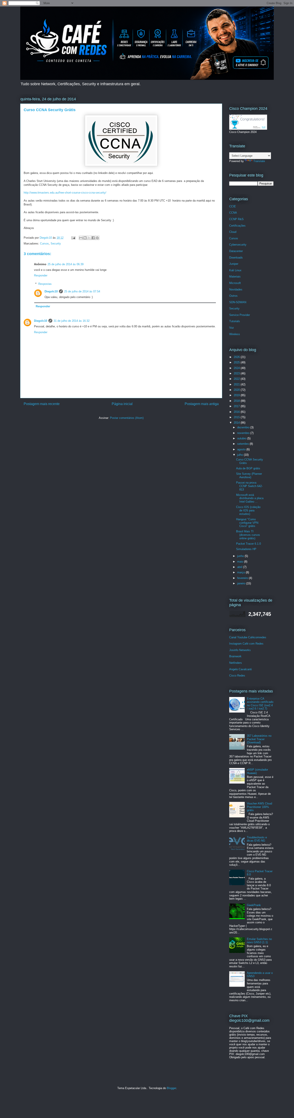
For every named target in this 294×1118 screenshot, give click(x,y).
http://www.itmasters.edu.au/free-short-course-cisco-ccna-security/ (65, 192)
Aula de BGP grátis (248, 468)
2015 (237, 417)
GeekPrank (254, 905)
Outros (233, 295)
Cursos (44, 243)
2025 (237, 362)
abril (240, 567)
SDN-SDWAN (237, 302)
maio (240, 561)
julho (240, 454)
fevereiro (243, 578)
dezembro (243, 427)
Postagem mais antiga (202, 404)
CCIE (232, 206)
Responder (40, 275)
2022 (237, 378)
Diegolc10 (51, 291)
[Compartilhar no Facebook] (93, 238)
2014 (237, 422)
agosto (241, 449)
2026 (237, 357)
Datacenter (236, 251)
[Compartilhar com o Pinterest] (97, 238)
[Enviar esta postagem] (73, 237)
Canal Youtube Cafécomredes (247, 637)
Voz (231, 327)
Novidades (235, 289)
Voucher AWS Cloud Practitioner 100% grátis (259, 807)
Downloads (236, 257)
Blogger (171, 1088)
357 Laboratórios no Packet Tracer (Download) (259, 739)
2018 (237, 400)
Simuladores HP (246, 549)
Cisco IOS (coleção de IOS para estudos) (248, 510)
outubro (242, 438)
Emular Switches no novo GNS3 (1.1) (259, 940)
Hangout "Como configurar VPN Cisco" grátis (247, 523)
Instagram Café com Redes (246, 643)
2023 (237, 373)
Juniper (233, 263)
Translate (259, 161)
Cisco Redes (237, 675)
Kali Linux (235, 270)
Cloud (232, 231)
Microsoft (235, 283)
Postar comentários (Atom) (127, 417)
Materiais (235, 276)
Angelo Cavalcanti (240, 669)
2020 (237, 389)
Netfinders (235, 662)
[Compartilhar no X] (89, 238)
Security (56, 243)
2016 (237, 411)
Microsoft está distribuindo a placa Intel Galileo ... (249, 498)
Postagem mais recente (42, 404)
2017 (237, 406)
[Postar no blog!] (85, 238)
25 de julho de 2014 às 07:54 (82, 291)
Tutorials (234, 321)
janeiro (241, 583)
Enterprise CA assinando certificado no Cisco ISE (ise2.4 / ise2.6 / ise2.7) (260, 703)
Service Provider (239, 315)
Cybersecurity (237, 244)
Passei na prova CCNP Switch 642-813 (249, 486)
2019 (237, 395)
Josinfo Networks (240, 650)
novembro (243, 433)
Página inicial (122, 404)
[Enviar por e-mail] (81, 238)
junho (241, 556)
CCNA (233, 212)
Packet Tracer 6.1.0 (248, 543)
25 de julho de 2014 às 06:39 (66, 264)
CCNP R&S (236, 219)
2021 (237, 384)
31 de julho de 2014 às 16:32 (72, 320)
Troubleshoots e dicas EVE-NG (257, 839)
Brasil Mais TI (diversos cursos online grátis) (248, 535)
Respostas (45, 283)
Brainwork (235, 656)
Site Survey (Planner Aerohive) (249, 475)
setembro (243, 443)
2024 (237, 368)
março (241, 572)
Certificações (237, 225)
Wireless (234, 334)
